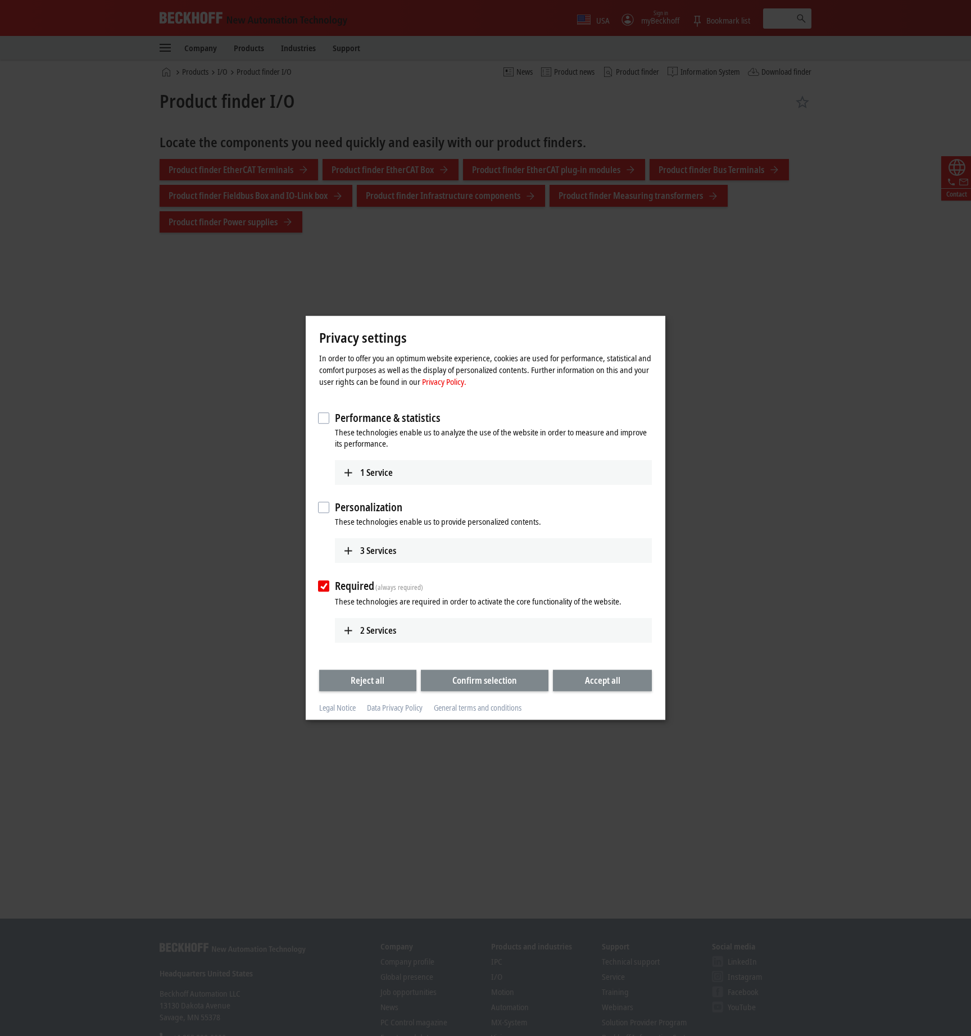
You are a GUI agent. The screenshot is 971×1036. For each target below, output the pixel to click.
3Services (378, 550)
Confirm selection (484, 680)
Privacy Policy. (444, 381)
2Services (378, 630)
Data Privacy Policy (395, 707)
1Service (376, 472)
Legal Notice (337, 707)
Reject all (367, 680)
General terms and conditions (477, 707)
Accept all (602, 680)
